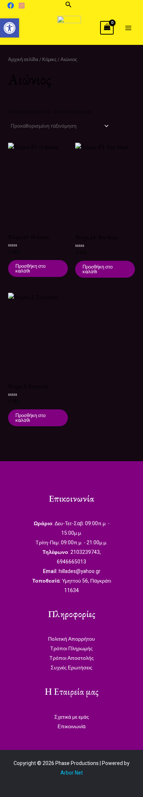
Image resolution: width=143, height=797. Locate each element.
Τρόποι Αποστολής (72, 658)
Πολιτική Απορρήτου (71, 639)
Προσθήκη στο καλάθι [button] (30, 268)
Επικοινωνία (71, 726)
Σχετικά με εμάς (71, 717)
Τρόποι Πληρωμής (71, 648)
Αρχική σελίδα (23, 59)
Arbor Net (71, 773)
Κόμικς (49, 59)
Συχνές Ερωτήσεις (71, 668)
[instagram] (21, 5)
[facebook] (10, 5)
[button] (68, 5)
